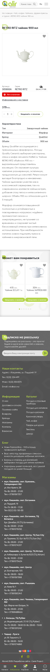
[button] (19, 309)
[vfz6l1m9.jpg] (41, 87)
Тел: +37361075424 (13, 561)
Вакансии (7, 431)
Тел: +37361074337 (13, 545)
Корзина (25, 667)
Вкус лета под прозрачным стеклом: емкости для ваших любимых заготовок (24, 455)
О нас (5, 401)
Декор (29, 434)
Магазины (7, 423)
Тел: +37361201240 (13, 628)
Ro (41, 4)
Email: (5, 387)
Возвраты (6, 414)
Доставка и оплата (11, 405)
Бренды (6, 418)
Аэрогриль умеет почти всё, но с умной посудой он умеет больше (24, 468)
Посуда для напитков (36, 408)
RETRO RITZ (21, 89)
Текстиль (30, 430)
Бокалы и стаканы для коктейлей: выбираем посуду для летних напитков (24, 461)
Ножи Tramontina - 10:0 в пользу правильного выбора (20, 448)
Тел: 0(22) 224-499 (10, 377)
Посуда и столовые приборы (36, 402)
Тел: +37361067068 (13, 577)
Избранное (15, 669)
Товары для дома (35, 425)
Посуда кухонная (35, 412)
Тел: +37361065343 (13, 593)
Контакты (6, 427)
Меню (45, 669)
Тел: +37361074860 (13, 644)
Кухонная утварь (34, 417)
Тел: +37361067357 (13, 494)
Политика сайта (10, 410)
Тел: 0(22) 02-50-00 (13, 510)
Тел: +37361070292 (13, 529)
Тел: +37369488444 (13, 612)
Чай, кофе (31, 421)
